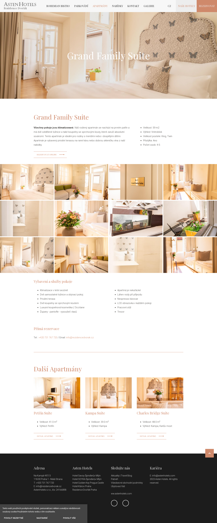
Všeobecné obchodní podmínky (127, 483)
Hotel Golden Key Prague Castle (88, 483)
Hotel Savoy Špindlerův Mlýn (86, 475)
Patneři (115, 479)
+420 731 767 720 (48, 337)
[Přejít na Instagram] (125, 503)
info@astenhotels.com (163, 475)
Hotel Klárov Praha (81, 486)
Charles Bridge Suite (153, 413)
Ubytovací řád (118, 486)
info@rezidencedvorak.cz (80, 337)
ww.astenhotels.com (121, 493)
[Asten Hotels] (20, 4)
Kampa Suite (95, 413)
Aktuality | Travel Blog (121, 475)
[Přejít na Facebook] (114, 503)
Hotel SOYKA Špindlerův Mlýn (87, 479)
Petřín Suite (43, 413)
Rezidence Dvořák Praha (84, 490)
